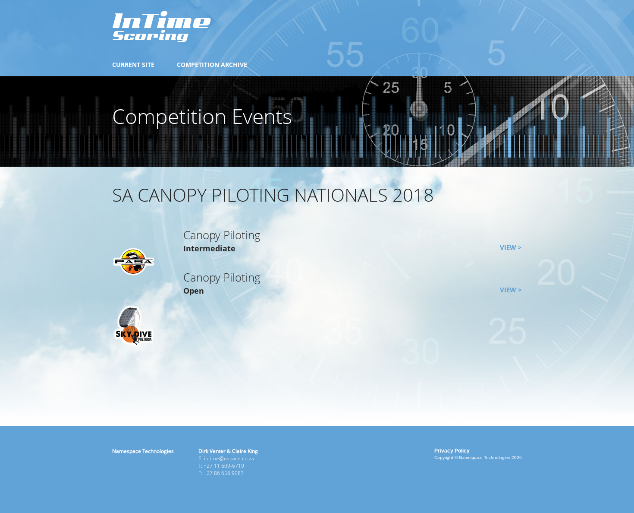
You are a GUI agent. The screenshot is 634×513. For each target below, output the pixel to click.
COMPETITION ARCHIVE (212, 64)
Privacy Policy (452, 451)
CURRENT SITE (133, 64)
